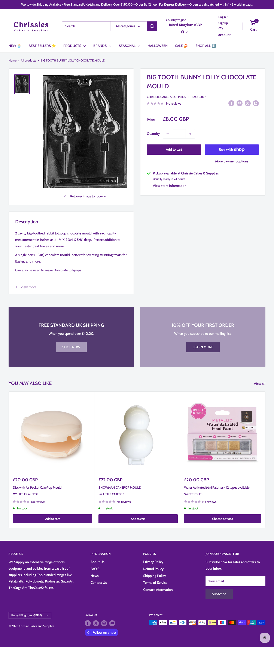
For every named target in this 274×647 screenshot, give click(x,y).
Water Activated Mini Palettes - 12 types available (217, 487)
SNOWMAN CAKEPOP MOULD (119, 487)
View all (260, 384)
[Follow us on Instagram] (104, 623)
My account (224, 31)
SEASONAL (127, 46)
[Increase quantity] (190, 133)
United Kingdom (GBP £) (26, 615)
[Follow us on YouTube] (112, 623)
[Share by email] (256, 103)
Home (12, 60)
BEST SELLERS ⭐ (42, 46)
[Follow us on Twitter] (96, 623)
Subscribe (219, 594)
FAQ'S (95, 569)
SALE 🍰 (181, 46)
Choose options (222, 519)
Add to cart (174, 149)
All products (28, 60)
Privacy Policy (153, 562)
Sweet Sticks (193, 494)
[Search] (152, 26)
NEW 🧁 (15, 46)
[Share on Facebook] (231, 103)
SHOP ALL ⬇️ (205, 46)
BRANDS (100, 46)
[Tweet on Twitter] (248, 103)
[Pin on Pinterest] (240, 103)
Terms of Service (155, 583)
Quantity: (153, 134)
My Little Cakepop (26, 494)
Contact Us (99, 583)
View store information (169, 186)
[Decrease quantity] (167, 133)
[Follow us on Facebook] (88, 623)
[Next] (265, 459)
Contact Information (158, 590)
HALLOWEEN (158, 46)
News (95, 576)
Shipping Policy (154, 576)
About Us (97, 562)
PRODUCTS (72, 46)
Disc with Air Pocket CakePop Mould (37, 487)
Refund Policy (153, 569)
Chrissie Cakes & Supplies (166, 97)
